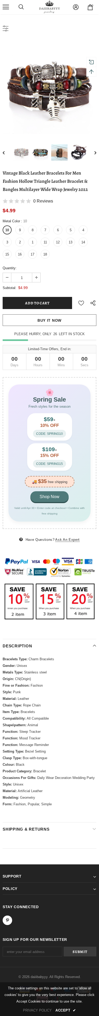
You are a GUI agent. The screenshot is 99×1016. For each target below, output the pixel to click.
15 (7, 254)
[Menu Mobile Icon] (6, 7)
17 (32, 254)
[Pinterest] (7, 920)
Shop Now (49, 496)
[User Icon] (75, 7)
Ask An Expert (67, 540)
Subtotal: (9, 288)
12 (58, 242)
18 (45, 254)
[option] (49, 87)
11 (45, 242)
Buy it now (49, 320)
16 (20, 254)
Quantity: (10, 268)
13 (70, 242)
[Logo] (49, 6)
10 (7, 230)
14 (83, 242)
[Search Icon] (21, 7)
